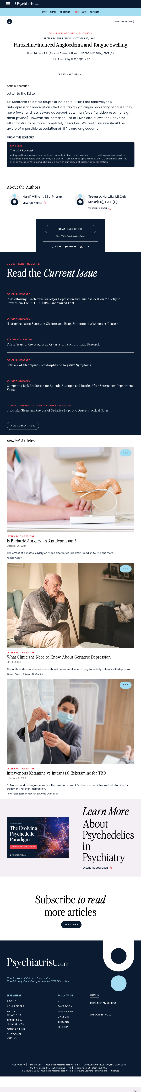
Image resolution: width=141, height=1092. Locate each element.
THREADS (64, 1022)
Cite (84, 12)
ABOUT (11, 1001)
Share (53, 12)
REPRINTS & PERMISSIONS (15, 1022)
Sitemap (115, 1070)
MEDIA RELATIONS (14, 1013)
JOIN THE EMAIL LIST (103, 1003)
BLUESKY (63, 1027)
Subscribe (71, 924)
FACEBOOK (65, 1006)
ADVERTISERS (15, 1006)
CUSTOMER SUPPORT (14, 1036)
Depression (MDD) (124, 21)
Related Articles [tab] (69, 74)
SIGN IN (94, 995)
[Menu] (8, 4)
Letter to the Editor (57, 38)
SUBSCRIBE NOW (100, 1014)
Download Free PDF (70, 229)
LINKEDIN (63, 1016)
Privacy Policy (18, 1064)
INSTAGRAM (65, 1011)
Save (44, 12)
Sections (65, 12)
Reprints (94, 12)
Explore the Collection (95, 867)
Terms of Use (35, 1064)
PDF (77, 12)
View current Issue (22, 425)
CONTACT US (16, 1029)
